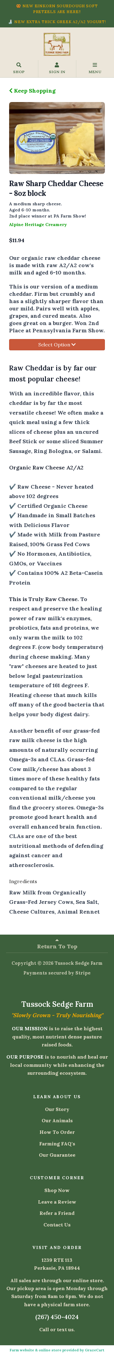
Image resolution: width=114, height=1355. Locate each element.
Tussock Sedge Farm (78, 963)
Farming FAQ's (57, 1144)
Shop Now (57, 1190)
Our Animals (57, 1120)
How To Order (57, 1132)
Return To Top (57, 946)
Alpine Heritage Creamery (38, 224)
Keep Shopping (34, 90)
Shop (19, 71)
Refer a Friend (57, 1213)
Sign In (57, 71)
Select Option (54, 344)
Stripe (83, 973)
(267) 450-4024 (57, 1317)
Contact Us (57, 1225)
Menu (95, 71)
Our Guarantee (57, 1155)
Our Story (57, 1109)
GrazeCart (94, 1350)
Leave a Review (57, 1202)
